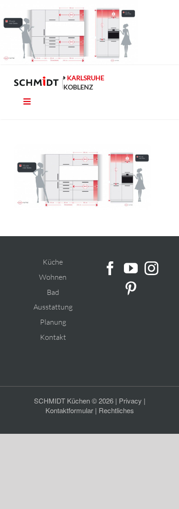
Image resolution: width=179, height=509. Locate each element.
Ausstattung (53, 306)
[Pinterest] (131, 288)
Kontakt (53, 337)
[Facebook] (110, 268)
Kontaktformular (69, 410)
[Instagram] (151, 268)
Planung (53, 321)
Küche (53, 261)
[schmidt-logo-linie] (38, 82)
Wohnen (53, 277)
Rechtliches (116, 410)
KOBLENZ (78, 87)
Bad (53, 292)
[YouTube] (131, 268)
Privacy (130, 400)
